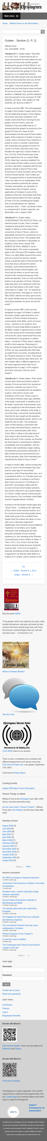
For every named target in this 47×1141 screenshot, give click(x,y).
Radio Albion (19, 773)
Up (23, 567)
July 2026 (6, 829)
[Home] (23, 6)
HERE (17, 614)
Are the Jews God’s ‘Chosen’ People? (18, 807)
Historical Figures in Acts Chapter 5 (17, 934)
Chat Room (7, 1005)
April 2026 (6, 837)
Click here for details (11, 1046)
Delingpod (24, 799)
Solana (18, 1049)
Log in (5, 1012)
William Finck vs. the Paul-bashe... (24, 23)
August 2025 (7, 860)
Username (7, 966)
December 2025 (9, 849)
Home (5, 23)
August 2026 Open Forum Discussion (18, 788)
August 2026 (7, 826)
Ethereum (6, 1049)
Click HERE (7, 751)
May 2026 (6, 834)
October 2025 (8, 855)
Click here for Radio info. (13, 765)
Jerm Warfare (17, 810)
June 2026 (6, 831)
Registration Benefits (11, 1016)
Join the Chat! (8, 714)
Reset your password (11, 994)
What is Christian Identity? (13, 672)
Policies (5, 1008)
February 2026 (8, 843)
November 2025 (9, 852)
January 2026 (8, 846)
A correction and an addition (14, 939)
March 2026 (7, 840)
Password (7, 975)
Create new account (11, 990)
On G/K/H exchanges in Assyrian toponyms (20, 878)
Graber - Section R (22, 575)
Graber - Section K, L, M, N (24, 571)
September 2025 (9, 858)
